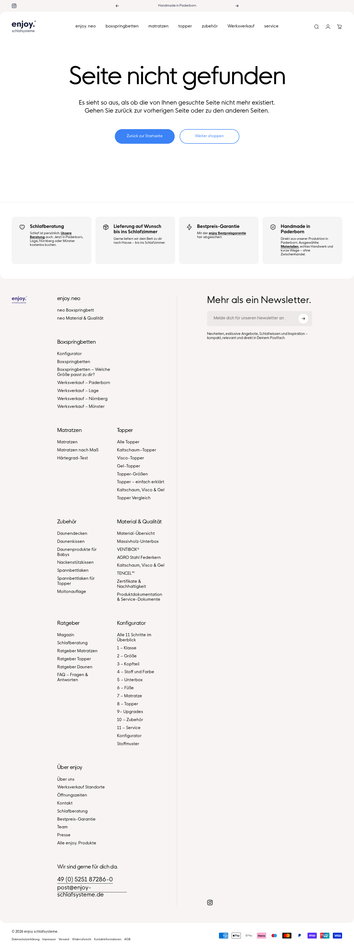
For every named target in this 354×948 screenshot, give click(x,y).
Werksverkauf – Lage (78, 391)
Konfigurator (69, 354)
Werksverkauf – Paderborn (83, 383)
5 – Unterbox (130, 680)
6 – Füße (125, 688)
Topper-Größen (132, 474)
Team (62, 827)
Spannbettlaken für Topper (76, 581)
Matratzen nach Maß (77, 450)
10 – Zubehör (130, 720)
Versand (64, 939)
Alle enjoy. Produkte (76, 843)
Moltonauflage (71, 592)
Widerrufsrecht (81, 939)
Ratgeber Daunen (74, 667)
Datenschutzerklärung (25, 939)
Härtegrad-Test (72, 458)
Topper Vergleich (134, 498)
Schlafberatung (72, 643)
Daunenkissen (71, 542)
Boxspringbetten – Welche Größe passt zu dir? (83, 372)
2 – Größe (127, 656)
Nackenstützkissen (75, 563)
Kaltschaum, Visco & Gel (140, 490)
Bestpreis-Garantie (76, 820)
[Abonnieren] (303, 318)
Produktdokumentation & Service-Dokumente (139, 597)
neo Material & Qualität (80, 319)
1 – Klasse (126, 648)
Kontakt (65, 803)
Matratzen (67, 442)
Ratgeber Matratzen (77, 651)
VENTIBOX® (128, 550)
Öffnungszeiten (72, 795)
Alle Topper (128, 442)
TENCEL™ (126, 574)
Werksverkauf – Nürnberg (82, 399)
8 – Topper (127, 704)
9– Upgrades (130, 712)
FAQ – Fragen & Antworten (72, 677)
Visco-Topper (130, 458)
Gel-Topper (128, 466)
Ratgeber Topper (74, 659)
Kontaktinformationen (107, 939)
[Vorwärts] (237, 6)
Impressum (49, 939)
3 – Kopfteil (128, 664)
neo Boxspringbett (75, 311)
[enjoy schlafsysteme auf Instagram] (14, 5)
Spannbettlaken (73, 571)
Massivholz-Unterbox (138, 542)
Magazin (65, 635)
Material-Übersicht (136, 534)
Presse (64, 835)
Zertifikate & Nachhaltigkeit (131, 584)
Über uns (65, 780)
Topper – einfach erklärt (140, 482)
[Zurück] (117, 6)
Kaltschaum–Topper (136, 450)
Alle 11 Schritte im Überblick (134, 637)
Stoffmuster (128, 744)
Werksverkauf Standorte (81, 787)
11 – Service (129, 728)
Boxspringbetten (73, 362)
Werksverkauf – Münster (81, 407)
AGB (127, 939)
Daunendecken (72, 534)
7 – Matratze (129, 696)
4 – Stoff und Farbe (135, 672)
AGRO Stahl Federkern (139, 558)
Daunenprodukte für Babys (77, 552)
